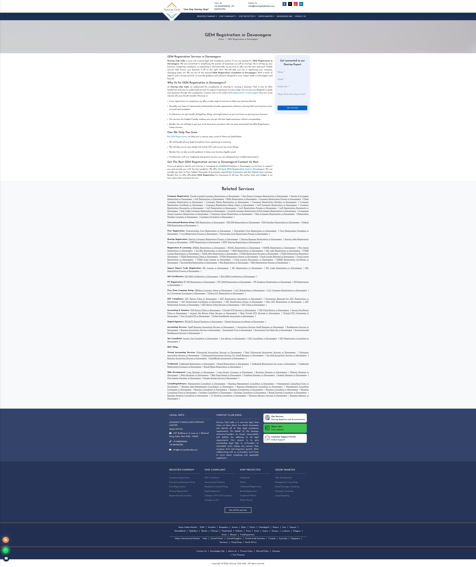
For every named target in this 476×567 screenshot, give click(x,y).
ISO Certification (175, 277)
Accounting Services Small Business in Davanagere (260, 327)
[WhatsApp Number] (5, 550)
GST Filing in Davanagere (253, 305)
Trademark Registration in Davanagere (197, 364)
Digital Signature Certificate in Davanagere (244, 322)
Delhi (202, 527)
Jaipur (265, 531)
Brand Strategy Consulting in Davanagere (288, 393)
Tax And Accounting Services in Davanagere (286, 355)
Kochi (224, 535)
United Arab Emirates (255, 539)
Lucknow (286, 531)
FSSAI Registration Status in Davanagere (239, 257)
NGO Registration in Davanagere (241, 199)
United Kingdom (234, 539)
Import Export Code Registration (184, 268)
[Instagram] (296, 4)
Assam (235, 527)
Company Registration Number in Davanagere (274, 202)
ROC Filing (172, 347)
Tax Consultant (174, 339)
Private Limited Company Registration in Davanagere (214, 196)
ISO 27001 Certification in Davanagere (238, 277)
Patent (243, 482)
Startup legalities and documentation (288, 418)
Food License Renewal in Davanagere (277, 257)
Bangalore (223, 527)
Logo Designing (282, 496)
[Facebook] (284, 4)
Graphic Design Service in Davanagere (220, 378)
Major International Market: (187, 539)
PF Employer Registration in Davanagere (272, 282)
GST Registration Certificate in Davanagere (201, 302)
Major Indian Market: (187, 527)
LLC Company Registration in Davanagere (287, 291)
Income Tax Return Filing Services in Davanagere (213, 313)
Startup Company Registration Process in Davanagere (213, 239)
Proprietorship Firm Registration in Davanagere (208, 231)
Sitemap (276, 551)
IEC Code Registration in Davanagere (284, 268)
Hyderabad (227, 531)
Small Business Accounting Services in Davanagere (211, 327)
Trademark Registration (250, 487)
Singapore (295, 539)
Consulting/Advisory (176, 384)
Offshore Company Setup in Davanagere (213, 291)
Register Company (206, 16)
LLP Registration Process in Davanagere (258, 208)
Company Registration (178, 196)
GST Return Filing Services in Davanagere (220, 305)
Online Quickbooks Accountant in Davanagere (233, 316)
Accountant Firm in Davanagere (237, 330)
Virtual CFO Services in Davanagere (239, 310)
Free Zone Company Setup (180, 291)
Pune (248, 531)
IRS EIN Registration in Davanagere (243, 223)
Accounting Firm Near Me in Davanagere (273, 330)
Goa (284, 527)
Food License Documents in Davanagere (254, 260)
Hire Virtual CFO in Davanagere (195, 316)
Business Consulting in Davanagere (282, 390)
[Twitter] (290, 4)
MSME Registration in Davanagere (279, 248)
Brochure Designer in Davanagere (271, 372)
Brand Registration (248, 491)
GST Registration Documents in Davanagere (241, 299)
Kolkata (238, 531)
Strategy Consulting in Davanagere (250, 393)
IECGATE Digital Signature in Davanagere (204, 322)
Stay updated (277, 428)
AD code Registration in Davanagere (283, 251)
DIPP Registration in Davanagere (205, 242)
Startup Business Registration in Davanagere (261, 239)
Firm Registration (175, 231)
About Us (232, 551)
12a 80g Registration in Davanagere (212, 251)
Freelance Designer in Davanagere (259, 375)
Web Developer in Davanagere (194, 375)
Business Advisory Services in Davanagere (268, 396)
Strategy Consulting (284, 491)
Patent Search (246, 500)
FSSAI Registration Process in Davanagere (259, 254)
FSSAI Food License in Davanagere (214, 260)
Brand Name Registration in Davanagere (222, 367)
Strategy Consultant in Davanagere (215, 393)
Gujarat (293, 527)
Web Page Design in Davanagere (226, 375)
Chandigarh (264, 527)
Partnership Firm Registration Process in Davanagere (244, 234)
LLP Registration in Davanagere (209, 199)
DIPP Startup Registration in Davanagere (241, 242)
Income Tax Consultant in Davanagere (200, 339)
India (205, 539)
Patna (252, 527)
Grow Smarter (265, 16)
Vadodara (193, 531)
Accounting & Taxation (178, 310)
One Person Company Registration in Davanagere (265, 196)
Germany (224, 542)
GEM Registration (179, 137)
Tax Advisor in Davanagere (233, 339)
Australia (283, 539)
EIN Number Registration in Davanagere (280, 223)
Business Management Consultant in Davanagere (251, 384)
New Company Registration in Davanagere (275, 214)
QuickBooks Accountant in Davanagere (227, 358)
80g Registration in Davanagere (234, 263)
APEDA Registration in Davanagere (209, 248)
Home (221, 39)
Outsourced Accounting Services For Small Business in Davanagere (233, 355)
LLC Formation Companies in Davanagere (186, 293)
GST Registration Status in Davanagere (244, 302)
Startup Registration (177, 239)
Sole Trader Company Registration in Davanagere (203, 211)
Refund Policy (262, 551)
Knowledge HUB (284, 16)
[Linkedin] (301, 4)
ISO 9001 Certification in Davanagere (201, 277)
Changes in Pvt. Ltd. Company (218, 496)
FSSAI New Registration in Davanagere (220, 254)
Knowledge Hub (217, 551)
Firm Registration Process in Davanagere (199, 234)
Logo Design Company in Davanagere (235, 372)
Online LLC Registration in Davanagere (226, 293)
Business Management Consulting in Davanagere (260, 387)
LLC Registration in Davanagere (250, 291)
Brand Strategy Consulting (287, 487)
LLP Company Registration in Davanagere (277, 205)
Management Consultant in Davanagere (206, 384)
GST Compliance (175, 299)
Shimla (204, 531)
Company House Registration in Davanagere (231, 214)
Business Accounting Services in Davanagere (201, 330)
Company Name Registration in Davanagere (227, 202)
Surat (256, 531)
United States (217, 539)
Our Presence (239, 555)
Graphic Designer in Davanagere (292, 375)
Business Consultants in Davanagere (246, 390)
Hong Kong (236, 542)
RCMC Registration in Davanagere (244, 248)
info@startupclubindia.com (261, 6)
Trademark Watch (248, 496)
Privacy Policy (246, 551)
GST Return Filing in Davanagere (201, 299)
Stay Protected (247, 16)
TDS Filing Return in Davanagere (274, 310)
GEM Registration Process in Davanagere (269, 263)
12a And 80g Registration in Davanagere (199, 263)
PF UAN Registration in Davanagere (234, 282)
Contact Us (300, 16)
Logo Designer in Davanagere (200, 372)
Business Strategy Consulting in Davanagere (187, 396)
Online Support (283, 438)
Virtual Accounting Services (181, 353)
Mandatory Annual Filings (216, 487)
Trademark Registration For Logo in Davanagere (274, 364)
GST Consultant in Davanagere (262, 339)
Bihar (243, 527)
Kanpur (275, 531)
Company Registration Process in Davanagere (280, 199)
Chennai (214, 531)
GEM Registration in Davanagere (243, 93)
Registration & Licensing (179, 248)
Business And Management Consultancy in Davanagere (207, 387)
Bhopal (233, 535)
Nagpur (296, 531)
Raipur (276, 527)
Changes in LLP (212, 500)
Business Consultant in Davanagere (210, 390)
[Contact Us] (5, 540)
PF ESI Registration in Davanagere (199, 282)
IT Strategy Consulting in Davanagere (228, 396)
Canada (271, 539)
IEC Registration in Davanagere (247, 268)
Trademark (172, 364)
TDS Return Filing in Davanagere (205, 310)
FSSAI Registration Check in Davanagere (199, 257)
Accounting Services (176, 327)
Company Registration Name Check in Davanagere (230, 205)
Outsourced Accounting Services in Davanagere (218, 353)
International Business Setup (180, 223)
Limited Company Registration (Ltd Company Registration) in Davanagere (262, 211)
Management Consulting (286, 482)
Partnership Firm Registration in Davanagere (255, 231)
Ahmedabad (179, 531)
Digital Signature (175, 322)
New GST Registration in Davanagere (284, 302)
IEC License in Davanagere (215, 268)
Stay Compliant (227, 16)
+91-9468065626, (222, 6)
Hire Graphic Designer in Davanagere (184, 378)
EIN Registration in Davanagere (209, 223)
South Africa (250, 542)
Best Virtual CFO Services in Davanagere (260, 313)
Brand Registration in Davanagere (233, 364)
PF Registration (174, 282)
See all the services (238, 510)
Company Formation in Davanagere (216, 217)
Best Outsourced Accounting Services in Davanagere (270, 353)
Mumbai (212, 527)
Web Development (176, 372)
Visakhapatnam (247, 535)
